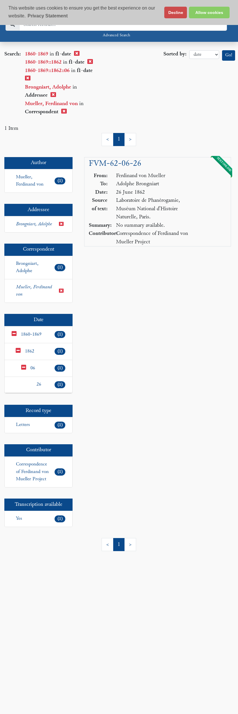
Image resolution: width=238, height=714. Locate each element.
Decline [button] (175, 12)
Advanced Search (116, 35)
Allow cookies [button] (209, 12)
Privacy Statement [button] (48, 15)
